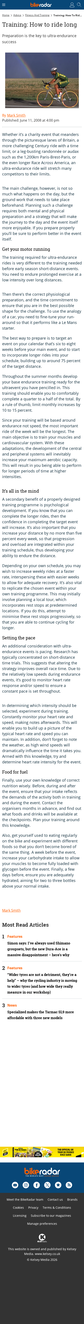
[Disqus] (42, 1087)
